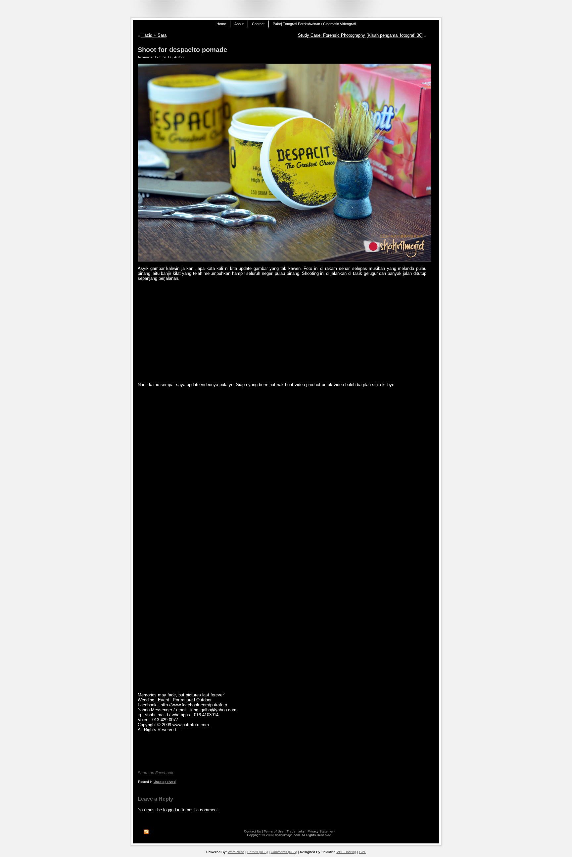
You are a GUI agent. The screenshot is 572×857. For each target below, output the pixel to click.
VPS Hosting (346, 852)
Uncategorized (165, 781)
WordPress (236, 852)
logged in (171, 809)
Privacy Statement (321, 831)
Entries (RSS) (257, 852)
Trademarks (296, 831)
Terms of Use (274, 831)
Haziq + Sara (154, 35)
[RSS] (146, 832)
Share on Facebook (155, 773)
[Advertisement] (282, 331)
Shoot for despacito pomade (182, 49)
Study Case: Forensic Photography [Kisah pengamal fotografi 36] (360, 35)
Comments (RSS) (284, 852)
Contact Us (252, 831)
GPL (362, 852)
